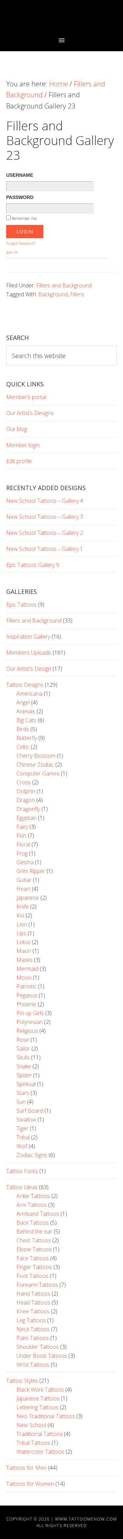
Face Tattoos (32, 1258)
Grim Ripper (30, 871)
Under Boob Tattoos (41, 1355)
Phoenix (26, 1004)
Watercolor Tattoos (40, 1451)
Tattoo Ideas (22, 1187)
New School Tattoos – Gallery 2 (44, 533)
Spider (24, 1075)
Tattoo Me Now (61, 18)
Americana (29, 693)
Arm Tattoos (31, 1205)
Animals (25, 711)
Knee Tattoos (33, 1311)
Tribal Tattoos (33, 1443)
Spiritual (26, 1084)
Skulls (23, 1057)
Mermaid (27, 968)
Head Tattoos (33, 1302)
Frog (22, 853)
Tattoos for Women (30, 1483)
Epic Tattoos (21, 604)
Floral (23, 844)
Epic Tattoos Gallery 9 (32, 565)
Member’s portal (26, 397)
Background (53, 294)
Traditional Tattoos (39, 1434)
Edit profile (19, 461)
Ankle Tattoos (33, 1196)
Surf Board (29, 1110)
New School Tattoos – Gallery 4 (44, 500)
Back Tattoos (32, 1222)
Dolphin (25, 791)
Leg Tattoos (31, 1320)
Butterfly (26, 738)
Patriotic (26, 986)
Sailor (23, 1048)
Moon (23, 977)
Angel (23, 702)
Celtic (22, 747)
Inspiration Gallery (28, 636)
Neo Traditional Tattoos (45, 1416)
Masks (24, 960)
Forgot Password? (20, 243)
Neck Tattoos (33, 1329)
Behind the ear (34, 1231)
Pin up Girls (30, 1013)
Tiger (22, 1128)
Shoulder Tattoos (37, 1347)
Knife (22, 906)
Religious (27, 1031)
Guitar (23, 880)
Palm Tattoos (32, 1338)
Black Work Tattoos (40, 1389)
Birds (22, 729)
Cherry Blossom (35, 755)
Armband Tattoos (37, 1213)
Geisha (24, 862)
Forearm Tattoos (37, 1284)
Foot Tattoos (32, 1276)
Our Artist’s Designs (30, 413)
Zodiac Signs (31, 1155)
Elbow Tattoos (34, 1249)
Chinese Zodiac (35, 764)
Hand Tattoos (33, 1293)
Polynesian (29, 1022)
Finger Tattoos (34, 1267)
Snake (23, 1066)
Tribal (23, 1137)
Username (19, 175)
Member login (23, 445)
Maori (23, 951)
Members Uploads (28, 652)
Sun (21, 1102)
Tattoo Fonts (22, 1171)
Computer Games (37, 773)
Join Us (12, 252)
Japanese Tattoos (37, 1398)
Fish (21, 835)
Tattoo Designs (24, 684)
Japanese (27, 897)
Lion (21, 924)
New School (31, 1425)
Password (19, 197)
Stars (22, 1093)
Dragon (25, 800)
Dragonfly (28, 809)
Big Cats (26, 720)
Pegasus (26, 995)
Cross (23, 782)
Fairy (22, 826)
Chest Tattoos (33, 1240)
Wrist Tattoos (32, 1364)
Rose (22, 1039)
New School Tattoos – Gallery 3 (44, 517)
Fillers (77, 294)
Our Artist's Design (28, 668)
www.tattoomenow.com (86, 1519)
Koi (20, 915)
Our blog (16, 429)
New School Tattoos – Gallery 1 (44, 549)
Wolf (21, 1146)
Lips (21, 933)
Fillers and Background (64, 285)
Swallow (26, 1119)
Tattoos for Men (26, 1467)
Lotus (23, 942)
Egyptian (26, 818)
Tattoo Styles (22, 1380)
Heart (23, 889)
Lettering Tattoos (37, 1407)
